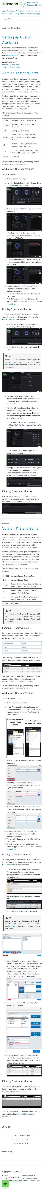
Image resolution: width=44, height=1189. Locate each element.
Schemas (9, 320)
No (27, 1139)
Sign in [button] (24, 5)
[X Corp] (6, 1127)
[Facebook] (3, 1127)
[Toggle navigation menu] (23, 1)
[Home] (12, 4)
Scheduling (11, 304)
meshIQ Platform (18, 11)
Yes (16, 1139)
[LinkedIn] (9, 1127)
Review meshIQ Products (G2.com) (34, 3)
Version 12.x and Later (10, 65)
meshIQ (5, 11)
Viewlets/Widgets (34, 14)
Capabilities (7, 14)
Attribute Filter (21, 1114)
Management (33, 11)
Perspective (19, 14)
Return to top (7, 1152)
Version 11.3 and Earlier (11, 67)
